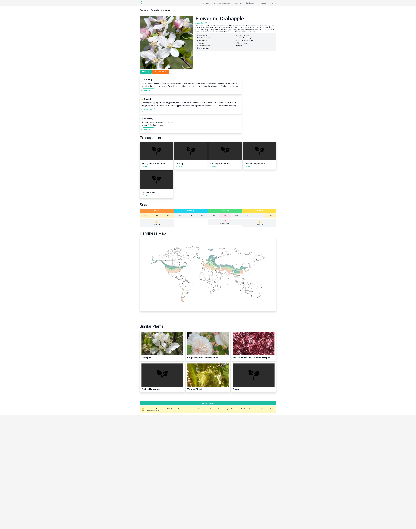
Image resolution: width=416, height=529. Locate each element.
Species (144, 10)
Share (144, 72)
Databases (250, 3)
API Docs (206, 3)
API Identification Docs (222, 3)
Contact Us (264, 3)
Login (274, 3)
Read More (148, 90)
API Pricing (238, 3)
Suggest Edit (159, 72)
